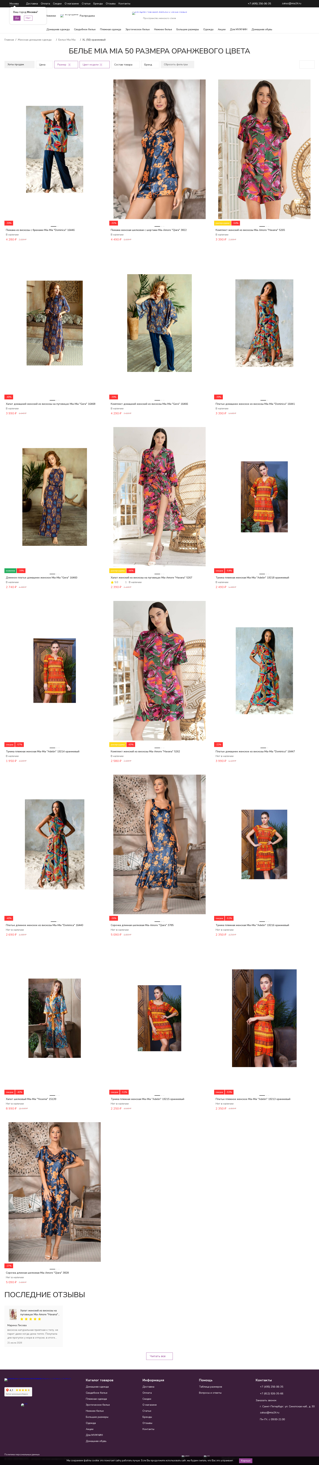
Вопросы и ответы (210, 1393)
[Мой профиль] (289, 16)
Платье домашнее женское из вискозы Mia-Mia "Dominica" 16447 (255, 751)
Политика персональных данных (22, 1454)
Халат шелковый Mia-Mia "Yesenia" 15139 (31, 1099)
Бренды (98, 3)
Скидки (57, 3)
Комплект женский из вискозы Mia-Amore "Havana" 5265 (250, 230)
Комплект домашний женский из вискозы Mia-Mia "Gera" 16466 (149, 404)
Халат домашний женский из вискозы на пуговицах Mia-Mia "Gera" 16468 (50, 404)
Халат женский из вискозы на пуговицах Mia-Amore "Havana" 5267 (151, 577)
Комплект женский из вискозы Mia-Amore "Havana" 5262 (145, 751)
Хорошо (246, 1460)
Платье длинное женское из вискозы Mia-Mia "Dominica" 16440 (44, 925)
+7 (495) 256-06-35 (259, 3)
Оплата (45, 3)
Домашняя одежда (58, 29)
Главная (9, 39)
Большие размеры (187, 29)
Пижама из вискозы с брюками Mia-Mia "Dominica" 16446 (40, 230)
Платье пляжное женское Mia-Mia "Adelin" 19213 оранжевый (253, 1099)
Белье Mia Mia (67, 39)
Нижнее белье (163, 29)
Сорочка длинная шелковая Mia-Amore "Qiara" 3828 (37, 1273)
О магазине (72, 3)
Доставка (32, 3)
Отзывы (111, 3)
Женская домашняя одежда (35, 39)
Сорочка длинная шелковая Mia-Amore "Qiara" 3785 (142, 925)
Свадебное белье (85, 29)
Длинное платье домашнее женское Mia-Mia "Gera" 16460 (41, 577)
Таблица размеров (210, 1386)
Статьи (86, 3)
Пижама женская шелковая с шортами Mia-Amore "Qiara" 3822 (149, 230)
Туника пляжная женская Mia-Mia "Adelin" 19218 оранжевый (252, 577)
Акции (222, 29)
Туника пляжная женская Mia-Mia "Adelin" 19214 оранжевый (42, 751)
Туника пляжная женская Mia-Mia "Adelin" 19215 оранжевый (147, 1099)
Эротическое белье (138, 29)
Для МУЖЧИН (238, 29)
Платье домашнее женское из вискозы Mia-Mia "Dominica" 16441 (255, 404)
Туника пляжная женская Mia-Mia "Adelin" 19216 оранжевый (252, 925)
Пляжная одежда (110, 29)
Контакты (124, 3)
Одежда (208, 29)
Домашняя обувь (262, 29)
